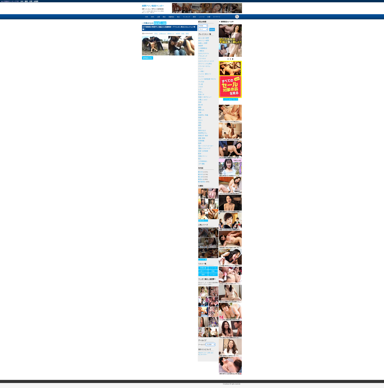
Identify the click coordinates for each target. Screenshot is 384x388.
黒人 (199, 158)
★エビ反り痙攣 (203, 38)
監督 (203, 274)
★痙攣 (178, 33)
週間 (26, 1)
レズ (199, 89)
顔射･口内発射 (203, 151)
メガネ (200, 87)
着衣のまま (202, 130)
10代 (146, 17)
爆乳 (199, 125)
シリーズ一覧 (202, 259)
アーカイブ (201, 344)
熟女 (164, 17)
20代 (152, 17)
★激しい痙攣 (202, 43)
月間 (30, 1)
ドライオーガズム (204, 66)
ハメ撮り (201, 71)
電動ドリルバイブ (204, 148)
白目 (199, 128)
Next (245, 40)
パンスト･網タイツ (204, 74)
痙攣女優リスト (203, 220)
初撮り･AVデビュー (205, 97)
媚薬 (199, 107)
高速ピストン (202, 156)
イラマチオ (202, 58)
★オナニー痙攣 (203, 40)
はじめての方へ (203, 354)
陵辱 (187, 33)
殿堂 (194, 17)
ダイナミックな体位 (205, 63)
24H (21, 1)
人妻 (158, 17)
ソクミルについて (230, 99)
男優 (213, 271)
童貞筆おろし (202, 133)
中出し (200, 92)
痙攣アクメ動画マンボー (153, 5)
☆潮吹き (201, 51)
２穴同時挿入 (202, 161)
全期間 (36, 1)
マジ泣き (201, 81)
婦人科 (200, 105)
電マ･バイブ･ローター (205, 146)
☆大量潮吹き (202, 48)
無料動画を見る (147, 58)
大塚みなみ (162, 33)
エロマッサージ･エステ (206, 61)
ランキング (186, 17)
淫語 (199, 123)
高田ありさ (171, 33)
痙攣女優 (203, 268)
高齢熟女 (171, 17)
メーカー (213, 274)
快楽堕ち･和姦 (203, 115)
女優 (208, 17)
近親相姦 (201, 140)
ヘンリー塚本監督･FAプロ (207, 79)
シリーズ (201, 17)
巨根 (199, 112)
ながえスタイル (203, 53)
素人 (178, 17)
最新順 (157, 23)
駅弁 (199, 153)
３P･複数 (201, 164)
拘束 (183, 33)
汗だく (200, 120)
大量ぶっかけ (202, 99)
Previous (215, 40)
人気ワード (203, 271)
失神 (199, 102)
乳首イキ (201, 94)
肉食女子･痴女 (203, 135)
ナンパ (200, 69)
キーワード (216, 17)
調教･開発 (201, 138)
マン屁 (200, 84)
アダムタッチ (202, 56)
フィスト (201, 76)
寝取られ (201, 110)
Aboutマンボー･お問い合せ (206, 352)
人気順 (163, 23)
